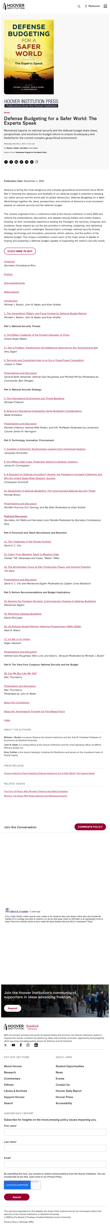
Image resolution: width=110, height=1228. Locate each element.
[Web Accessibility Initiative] (13, 6)
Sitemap (23, 1221)
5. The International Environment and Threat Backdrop (34, 398)
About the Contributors (16, 702)
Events (60, 1078)
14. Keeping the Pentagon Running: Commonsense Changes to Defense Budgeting (50, 601)
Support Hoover (14, 1097)
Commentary (12, 1078)
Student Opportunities (70, 1066)
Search (8, 1103)
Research (10, 1072)
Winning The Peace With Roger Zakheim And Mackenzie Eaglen (35, 795)
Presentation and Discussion (20, 686)
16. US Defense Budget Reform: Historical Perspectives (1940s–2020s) (42, 626)
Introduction (11, 300)
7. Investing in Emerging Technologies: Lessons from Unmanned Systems (45, 448)
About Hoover (13, 1066)
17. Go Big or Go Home (17, 639)
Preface (8, 274)
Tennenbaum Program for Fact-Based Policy (31, 152)
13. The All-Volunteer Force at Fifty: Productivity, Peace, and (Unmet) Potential (47, 566)
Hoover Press (64, 1097)
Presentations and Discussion (20, 373)
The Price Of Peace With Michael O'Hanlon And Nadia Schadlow (36, 791)
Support (12, 1008)
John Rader (24, 148)
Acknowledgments (14, 282)
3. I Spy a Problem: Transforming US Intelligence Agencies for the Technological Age (51, 347)
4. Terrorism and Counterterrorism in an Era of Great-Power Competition (44, 360)
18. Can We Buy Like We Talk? (20, 673)
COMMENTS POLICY (90, 826)
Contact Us (63, 1084)
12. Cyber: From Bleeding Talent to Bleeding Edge (31, 554)
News (59, 1072)
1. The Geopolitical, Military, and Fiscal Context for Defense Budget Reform (45, 313)
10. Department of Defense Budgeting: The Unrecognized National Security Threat (49, 490)
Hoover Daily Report (68, 1091)
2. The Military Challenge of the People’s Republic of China (36, 334)
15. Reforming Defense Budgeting (23, 613)
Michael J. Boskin (13, 148)
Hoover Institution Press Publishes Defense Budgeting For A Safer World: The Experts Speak (49, 773)
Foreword (9, 261)
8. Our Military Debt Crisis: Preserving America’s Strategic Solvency (41, 461)
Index (7, 720)
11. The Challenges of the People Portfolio (27, 541)
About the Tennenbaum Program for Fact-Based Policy (34, 711)
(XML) (31, 1221)
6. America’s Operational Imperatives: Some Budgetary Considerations (43, 410)
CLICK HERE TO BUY (20, 251)
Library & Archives (15, 1091)
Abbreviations (11, 291)
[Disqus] (55, 868)
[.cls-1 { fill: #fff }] (21, 162)
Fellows (9, 1084)
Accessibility (64, 1103)
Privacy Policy (11, 1221)
